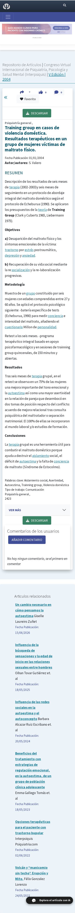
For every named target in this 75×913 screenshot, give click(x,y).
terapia (14, 187)
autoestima (16, 393)
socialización (21, 270)
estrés (29, 250)
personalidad (46, 327)
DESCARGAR (38, 113)
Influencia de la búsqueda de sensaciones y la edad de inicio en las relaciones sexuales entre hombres (33, 656)
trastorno (11, 250)
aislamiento (40, 455)
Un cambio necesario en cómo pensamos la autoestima (33, 610)
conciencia (55, 316)
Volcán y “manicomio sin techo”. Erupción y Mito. (31, 873)
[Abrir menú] (8, 17)
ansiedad (28, 255)
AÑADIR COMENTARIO (27, 540)
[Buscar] (65, 5)
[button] (25, 92)
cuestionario (14, 327)
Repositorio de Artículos (21, 64)
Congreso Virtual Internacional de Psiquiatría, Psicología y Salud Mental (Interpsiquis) (36, 69)
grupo (30, 293)
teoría (42, 209)
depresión (12, 255)
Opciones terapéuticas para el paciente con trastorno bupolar (32, 827)
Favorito (29, 99)
